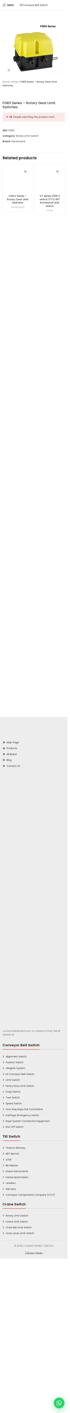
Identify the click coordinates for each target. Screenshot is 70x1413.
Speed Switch (14, 1347)
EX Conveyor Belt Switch (20, 1317)
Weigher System (15, 1311)
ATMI (8, 1403)
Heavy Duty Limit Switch (20, 1329)
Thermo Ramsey (15, 1391)
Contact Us (13, 1009)
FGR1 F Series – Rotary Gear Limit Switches (17, 428)
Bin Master (12, 1409)
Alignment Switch (16, 1300)
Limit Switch (13, 1323)
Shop (15, 81)
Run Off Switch (14, 1370)
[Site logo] (34, 5)
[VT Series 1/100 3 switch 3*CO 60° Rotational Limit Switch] (49, 294)
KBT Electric (12, 1397)
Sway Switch (13, 1335)
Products (12, 992)
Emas (50, 439)
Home (6, 81)
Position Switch (14, 1306)
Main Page (13, 986)
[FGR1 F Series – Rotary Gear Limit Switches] (17, 294)
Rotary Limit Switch (27, 136)
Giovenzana (18, 141)
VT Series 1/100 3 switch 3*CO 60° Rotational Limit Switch (50, 430)
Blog (9, 1003)
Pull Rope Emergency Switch (22, 1358)
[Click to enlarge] (9, 70)
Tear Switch (13, 1341)
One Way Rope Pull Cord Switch (24, 1353)
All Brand (12, 997)
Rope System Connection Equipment (28, 1364)
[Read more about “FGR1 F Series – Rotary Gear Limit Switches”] (26, 171)
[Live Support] (59, 1403)
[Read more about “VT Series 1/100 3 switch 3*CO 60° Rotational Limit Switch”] (58, 171)
